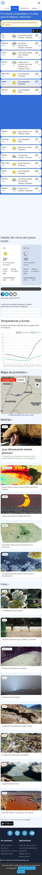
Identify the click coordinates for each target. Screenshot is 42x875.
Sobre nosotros (6, 845)
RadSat (34, 8)
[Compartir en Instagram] (11, 294)
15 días (14, 8)
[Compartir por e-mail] (15, 294)
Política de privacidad (26, 868)
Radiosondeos (24, 856)
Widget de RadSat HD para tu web (21, 415)
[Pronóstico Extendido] (2, 3)
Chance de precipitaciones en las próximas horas (21, 23)
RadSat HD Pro (24, 854)
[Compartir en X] (7, 294)
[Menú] (39, 3)
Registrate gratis (7, 854)
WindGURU (24, 8)
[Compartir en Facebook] (3, 294)
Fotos (4, 584)
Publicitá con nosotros (9, 851)
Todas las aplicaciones (27, 845)
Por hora (6, 8)
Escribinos (4, 848)
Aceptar (21, 872)
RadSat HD (23, 851)
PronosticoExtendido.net (28, 848)
